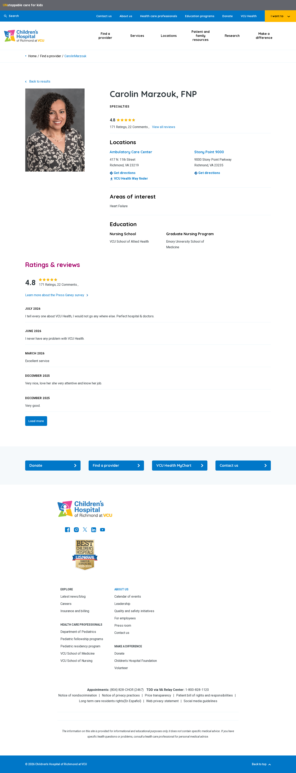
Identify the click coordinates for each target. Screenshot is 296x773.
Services (137, 36)
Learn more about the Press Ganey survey (55, 295)
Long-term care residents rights (101, 701)
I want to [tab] (277, 16)
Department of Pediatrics (78, 632)
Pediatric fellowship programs (81, 639)
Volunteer (121, 668)
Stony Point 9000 (209, 152)
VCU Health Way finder (130, 178)
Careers (65, 604)
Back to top (259, 764)
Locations (169, 36)
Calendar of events (127, 596)
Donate (227, 16)
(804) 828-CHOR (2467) (127, 690)
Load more (36, 421)
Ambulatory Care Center (131, 152)
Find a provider (105, 36)
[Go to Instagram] (76, 530)
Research (232, 36)
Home (32, 56)
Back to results (39, 81)
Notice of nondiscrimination (77, 695)
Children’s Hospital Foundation (135, 661)
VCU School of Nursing (76, 661)
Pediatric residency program (80, 646)
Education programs (199, 16)
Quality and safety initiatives (134, 611)
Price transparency (158, 695)
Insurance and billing (74, 611)
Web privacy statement (162, 701)
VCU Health (249, 16)
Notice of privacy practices (121, 695)
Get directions (124, 173)
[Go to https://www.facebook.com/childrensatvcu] (67, 530)
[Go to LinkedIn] (93, 530)
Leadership (122, 604)
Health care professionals (158, 16)
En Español (132, 701)
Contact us (104, 16)
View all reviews (163, 127)
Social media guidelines (200, 701)
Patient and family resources (200, 36)
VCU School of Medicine (77, 653)
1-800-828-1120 (197, 690)
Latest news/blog (73, 596)
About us (126, 16)
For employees (125, 618)
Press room (122, 625)
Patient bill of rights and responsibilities (204, 695)
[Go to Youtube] (102, 530)
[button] (11, 16)
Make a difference (264, 36)
